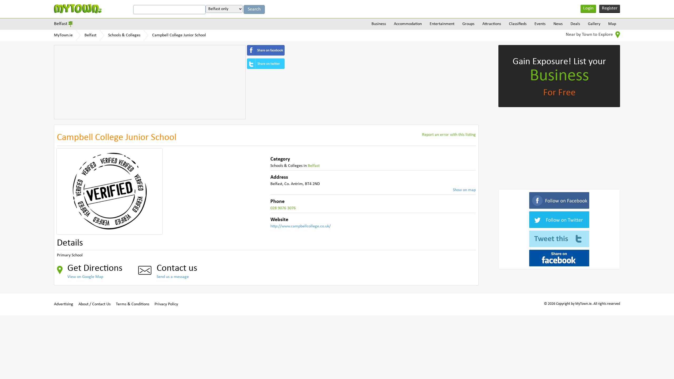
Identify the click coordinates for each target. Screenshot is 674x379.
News (558, 24)
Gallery (594, 24)
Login (588, 8)
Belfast (60, 23)
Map (612, 24)
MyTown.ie (63, 35)
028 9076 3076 (283, 208)
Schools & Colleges (124, 35)
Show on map (464, 190)
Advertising (63, 304)
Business (378, 24)
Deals (575, 24)
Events (540, 24)
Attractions (491, 24)
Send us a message (173, 277)
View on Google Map (85, 277)
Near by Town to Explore (590, 34)
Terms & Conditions (132, 304)
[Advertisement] (149, 82)
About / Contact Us (94, 304)
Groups (468, 24)
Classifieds (518, 24)
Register (609, 8)
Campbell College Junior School (179, 35)
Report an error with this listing (449, 135)
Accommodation (408, 24)
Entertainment (442, 24)
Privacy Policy (166, 304)
